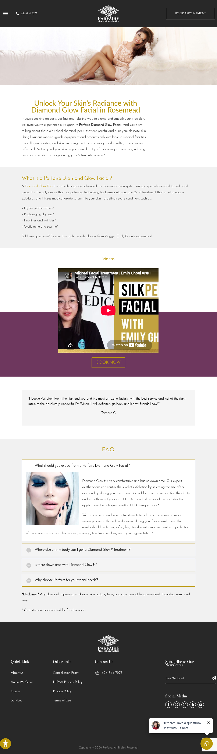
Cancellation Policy (66, 673)
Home (15, 691)
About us (17, 673)
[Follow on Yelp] (192, 704)
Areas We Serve (22, 682)
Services (16, 700)
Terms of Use (62, 700)
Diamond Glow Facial (40, 186)
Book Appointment (190, 13)
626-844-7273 (112, 673)
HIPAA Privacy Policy (68, 682)
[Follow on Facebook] (168, 704)
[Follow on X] (176, 704)
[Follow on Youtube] (201, 704)
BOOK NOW (108, 363)
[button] (5, 743)
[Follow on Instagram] (184, 704)
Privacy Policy (62, 691)
